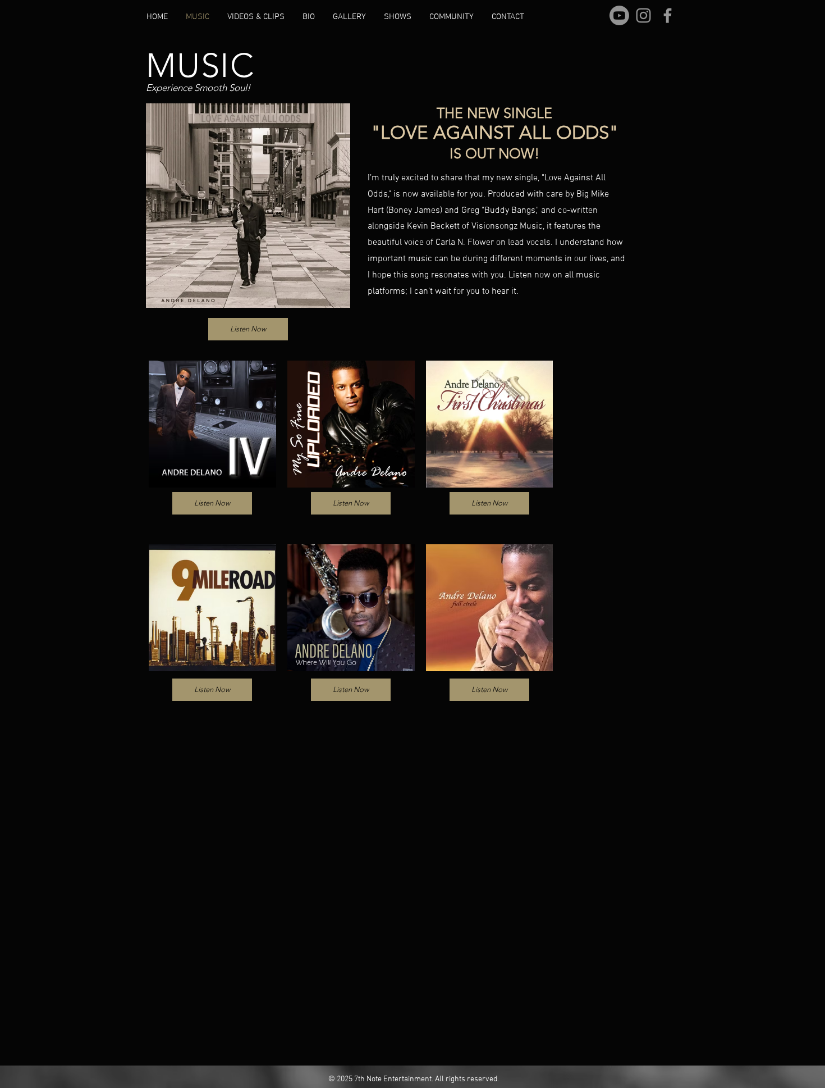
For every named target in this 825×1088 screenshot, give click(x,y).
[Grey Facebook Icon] (667, 15)
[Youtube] (619, 15)
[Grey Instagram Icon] (643, 15)
